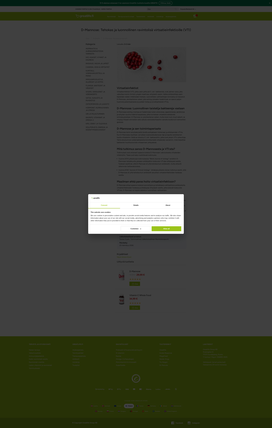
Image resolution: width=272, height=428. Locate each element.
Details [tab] (136, 205)
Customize (134, 229)
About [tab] (168, 205)
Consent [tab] (104, 205)
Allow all (166, 229)
